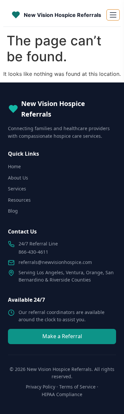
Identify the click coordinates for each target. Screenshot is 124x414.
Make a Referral (62, 336)
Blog (13, 211)
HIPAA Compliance (62, 394)
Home (14, 166)
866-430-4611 (33, 252)
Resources (19, 200)
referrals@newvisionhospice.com (55, 262)
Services (17, 188)
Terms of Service (77, 387)
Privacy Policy (40, 387)
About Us (18, 178)
